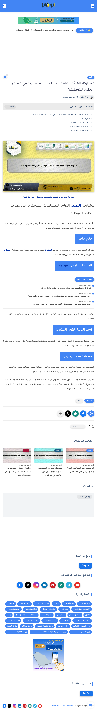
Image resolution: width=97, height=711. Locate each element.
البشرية (49, 250)
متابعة (85, 566)
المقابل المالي (75, 615)
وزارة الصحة (12, 626)
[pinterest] (53, 585)
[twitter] (28, 585)
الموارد (7, 250)
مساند (67, 621)
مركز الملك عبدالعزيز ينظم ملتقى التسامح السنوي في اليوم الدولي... (62, 304)
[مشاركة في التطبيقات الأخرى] (60, 413)
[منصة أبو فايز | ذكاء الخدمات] (48, 6)
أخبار (91, 77)
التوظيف (63, 265)
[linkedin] (44, 585)
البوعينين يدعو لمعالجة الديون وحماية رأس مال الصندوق (80, 470)
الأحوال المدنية (43, 604)
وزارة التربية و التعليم (81, 626)
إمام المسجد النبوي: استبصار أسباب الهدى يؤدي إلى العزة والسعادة (45, 30)
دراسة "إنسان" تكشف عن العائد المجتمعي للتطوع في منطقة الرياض (18, 472)
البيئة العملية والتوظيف (80, 123)
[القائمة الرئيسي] (92, 6)
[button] (83, 413)
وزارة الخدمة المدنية (45, 626)
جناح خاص (85, 119)
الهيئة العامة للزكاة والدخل (26, 615)
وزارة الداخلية (27, 626)
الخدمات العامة (49, 609)
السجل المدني (14, 609)
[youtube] (77, 585)
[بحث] (4, 6)
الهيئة (76, 206)
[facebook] (20, 585)
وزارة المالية (22, 632)
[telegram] (69, 585)
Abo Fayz (84, 97)
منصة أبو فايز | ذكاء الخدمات (61, 706)
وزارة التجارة (15, 621)
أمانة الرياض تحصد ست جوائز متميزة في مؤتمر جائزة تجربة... (65, 288)
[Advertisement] (48, 56)
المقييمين (61, 615)
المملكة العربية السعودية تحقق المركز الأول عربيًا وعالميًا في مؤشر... (50, 472)
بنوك (9, 615)
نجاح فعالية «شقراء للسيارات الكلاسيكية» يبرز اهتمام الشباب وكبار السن (59, 296)
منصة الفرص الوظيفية (80, 131)
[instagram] (36, 585)
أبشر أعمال (85, 604)
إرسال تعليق (84, 497)
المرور (87, 615)
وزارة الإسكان (33, 621)
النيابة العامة (47, 615)
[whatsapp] (61, 585)
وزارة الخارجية (63, 626)
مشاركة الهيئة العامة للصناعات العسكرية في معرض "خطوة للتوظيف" (61, 115)
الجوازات (65, 609)
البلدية (11, 604)
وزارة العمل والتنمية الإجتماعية (54, 632)
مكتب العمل (51, 621)
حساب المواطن (83, 621)
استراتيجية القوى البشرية (79, 127)
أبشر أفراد (70, 604)
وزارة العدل (85, 632)
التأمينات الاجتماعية (82, 609)
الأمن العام (25, 604)
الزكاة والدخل (31, 609)
